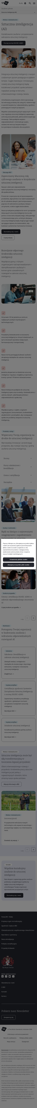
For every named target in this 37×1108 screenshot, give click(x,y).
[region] (18, 554)
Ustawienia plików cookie (18, 559)
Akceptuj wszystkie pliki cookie (18, 565)
